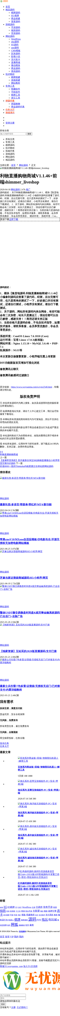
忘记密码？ (22, 1007)
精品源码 (10, 9)
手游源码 (15, 27)
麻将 (32, 925)
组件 (8, 925)
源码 (32, 919)
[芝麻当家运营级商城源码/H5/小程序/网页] (21, 551)
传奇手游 (48, 907)
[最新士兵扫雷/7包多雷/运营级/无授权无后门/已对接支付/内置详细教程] (30, 662)
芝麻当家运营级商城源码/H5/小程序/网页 (24, 577)
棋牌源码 (15, 12)
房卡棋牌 (6, 915)
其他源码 (15, 71)
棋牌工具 (15, 95)
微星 (46, 911)
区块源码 (15, 53)
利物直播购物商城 (9, 454)
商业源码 (15, 68)
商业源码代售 (18, 106)
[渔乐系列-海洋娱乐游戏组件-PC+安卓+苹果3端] (39, 806)
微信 (41, 911)
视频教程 (22, 925)
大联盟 (36, 911)
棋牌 (17, 919)
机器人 (11, 920)
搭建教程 (30, 915)
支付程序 (42, 915)
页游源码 (15, 33)
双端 (23, 911)
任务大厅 (4, 746)
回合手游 (28, 911)
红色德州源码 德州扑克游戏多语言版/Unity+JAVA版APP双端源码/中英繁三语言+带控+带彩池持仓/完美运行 (38, 886)
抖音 (15, 915)
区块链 (12, 911)
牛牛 (39, 920)
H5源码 (14, 44)
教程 (55, 915)
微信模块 (15, 65)
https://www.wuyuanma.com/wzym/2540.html (31, 387)
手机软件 (15, 92)
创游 (55, 907)
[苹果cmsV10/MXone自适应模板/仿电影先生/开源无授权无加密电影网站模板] (30, 516)
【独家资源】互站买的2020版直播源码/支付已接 (28, 651)
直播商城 (15, 62)
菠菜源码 (15, 21)
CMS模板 (15, 50)
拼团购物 (15, 104)
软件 (27, 925)
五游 (33, 907)
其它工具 (15, 98)
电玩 (45, 919)
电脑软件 (15, 89)
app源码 (15, 47)
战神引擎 (52, 911)
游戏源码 (10, 24)
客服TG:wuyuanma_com (11, 966)
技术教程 (10, 74)
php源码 (15, 41)
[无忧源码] (4, 2)
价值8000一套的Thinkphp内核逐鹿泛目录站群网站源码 (26, 466)
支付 (36, 915)
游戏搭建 (15, 80)
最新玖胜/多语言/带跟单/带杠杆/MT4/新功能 (26, 504)
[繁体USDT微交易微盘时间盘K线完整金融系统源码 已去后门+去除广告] (30, 589)
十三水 (18, 911)
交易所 (39, 907)
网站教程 (15, 83)
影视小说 (15, 56)
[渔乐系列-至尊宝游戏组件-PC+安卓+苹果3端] (39, 784)
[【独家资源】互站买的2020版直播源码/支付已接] (25, 625)
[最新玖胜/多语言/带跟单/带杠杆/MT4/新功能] (22, 478)
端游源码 (15, 30)
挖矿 (19, 915)
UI (16, 907)
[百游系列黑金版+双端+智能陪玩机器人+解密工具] (39, 761)
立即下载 (13, 219)
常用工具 (10, 86)
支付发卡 (15, 59)
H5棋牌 (11, 907)
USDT (20, 907)
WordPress (16, 39)
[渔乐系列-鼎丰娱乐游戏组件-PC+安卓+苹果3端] (39, 829)
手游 (11, 915)
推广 (28, 189)
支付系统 (49, 915)
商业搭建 (15, 18)
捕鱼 (23, 915)
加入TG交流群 (30, 966)
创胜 (3, 910)
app (1, 907)
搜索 (29, 134)
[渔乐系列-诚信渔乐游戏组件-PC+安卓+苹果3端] (39, 851)
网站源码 (10, 36)
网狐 (14, 924)
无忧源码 (22, 931)
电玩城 (52, 919)
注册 (13, 1007)
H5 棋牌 (15, 15)
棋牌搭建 (15, 77)
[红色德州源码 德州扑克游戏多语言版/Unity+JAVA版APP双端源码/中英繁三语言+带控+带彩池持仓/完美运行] (39, 877)
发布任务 (4, 743)
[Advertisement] (30, 252)
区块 (7, 911)
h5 (5, 907)
